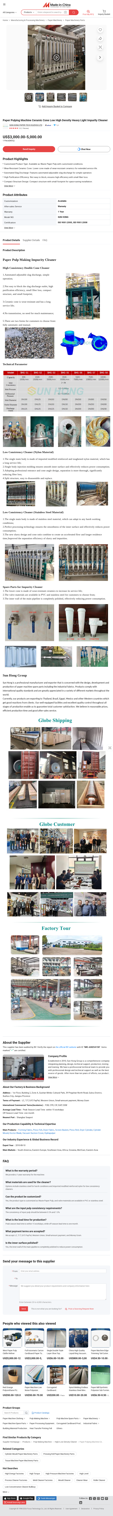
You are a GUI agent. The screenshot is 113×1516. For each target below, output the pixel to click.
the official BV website (66, 1047)
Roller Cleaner (99, 1480)
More (5, 1492)
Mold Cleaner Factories (43, 1480)
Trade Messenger (46, 1498)
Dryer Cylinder (86, 1129)
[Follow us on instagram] (98, 1498)
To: (16, 1278)
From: (15, 1271)
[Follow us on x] (94, 1498)
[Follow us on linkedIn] (80, 1502)
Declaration (85, 1508)
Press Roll (74, 1129)
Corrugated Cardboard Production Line (73, 1423)
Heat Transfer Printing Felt (41, 1428)
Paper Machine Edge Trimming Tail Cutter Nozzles (99, 1353)
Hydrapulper (49, 1133)
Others (59, 1428)
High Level (84, 1473)
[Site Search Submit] (74, 12)
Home (5, 20)
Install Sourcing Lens (16, 1502)
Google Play (26, 1498)
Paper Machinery (55, 20)
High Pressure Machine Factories (60, 1473)
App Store (9, 1498)
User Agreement (71, 1508)
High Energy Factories (14, 1473)
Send (23, 1308)
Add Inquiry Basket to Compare (57, 106)
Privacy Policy (98, 1508)
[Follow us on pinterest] (106, 1498)
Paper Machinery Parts (75, 20)
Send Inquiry (29, 149)
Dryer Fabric (48, 1129)
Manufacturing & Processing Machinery (28, 20)
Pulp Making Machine (39, 1418)
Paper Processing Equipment (42, 1423)
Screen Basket (61, 1129)
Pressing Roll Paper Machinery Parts (58, 1454)
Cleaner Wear (82, 1480)
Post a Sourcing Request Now (79, 1308)
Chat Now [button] (86, 149)
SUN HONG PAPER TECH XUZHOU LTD (25, 125)
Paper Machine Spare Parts (14, 1423)
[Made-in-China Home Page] (56, 4)
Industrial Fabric (90, 1423)
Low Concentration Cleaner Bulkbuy (20, 1486)
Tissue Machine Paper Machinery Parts (21, 1460)
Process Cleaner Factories (16, 1480)
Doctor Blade (15, 1133)
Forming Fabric (25, 1129)
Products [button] (28, 12)
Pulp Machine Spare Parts (68, 1418)
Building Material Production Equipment (20, 1428)
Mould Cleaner (64, 1480)
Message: (14, 1285)
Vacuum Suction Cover (32, 1133)
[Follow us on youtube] (102, 1498)
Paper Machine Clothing (13, 1418)
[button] (4, 4)
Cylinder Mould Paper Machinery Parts (21, 1454)
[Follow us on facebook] (90, 1498)
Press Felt (37, 1129)
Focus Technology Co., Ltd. (37, 1508)
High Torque (34, 1473)
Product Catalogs (41, 1412)
